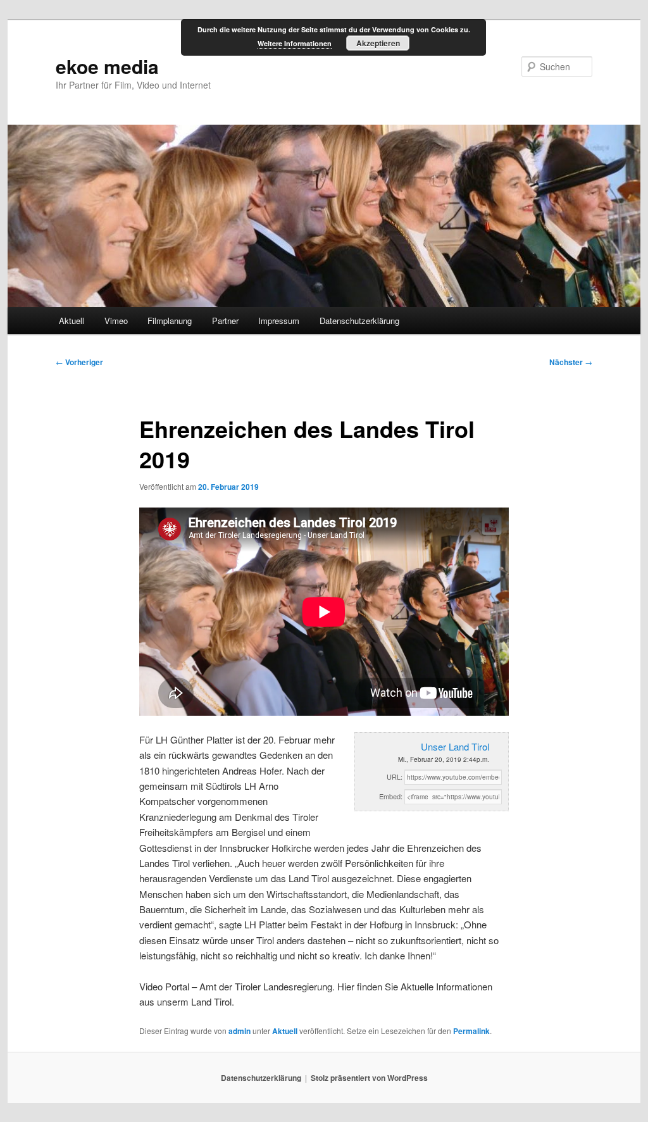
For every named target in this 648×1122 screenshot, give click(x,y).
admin (239, 1031)
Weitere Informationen (295, 43)
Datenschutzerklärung (359, 321)
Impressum (278, 321)
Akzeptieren (378, 43)
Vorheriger (79, 362)
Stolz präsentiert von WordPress (369, 1077)
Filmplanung (169, 321)
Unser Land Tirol (455, 746)
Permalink (471, 1031)
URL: (394, 776)
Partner (225, 321)
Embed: (390, 796)
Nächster (570, 362)
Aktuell (71, 321)
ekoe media (107, 66)
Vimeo (116, 321)
